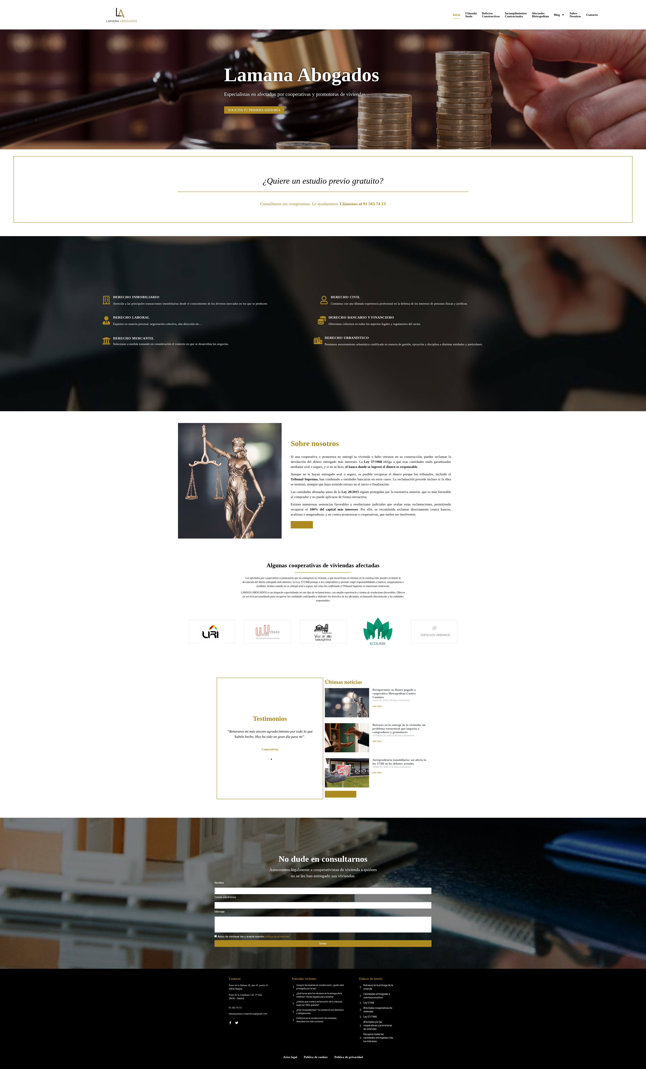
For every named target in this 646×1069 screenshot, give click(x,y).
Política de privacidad (348, 1057)
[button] (223, 740)
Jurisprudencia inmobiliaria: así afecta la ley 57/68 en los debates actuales (399, 761)
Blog (557, 14)
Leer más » (377, 706)
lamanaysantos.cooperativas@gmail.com (248, 1013)
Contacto (592, 14)
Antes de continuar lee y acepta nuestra (254, 936)
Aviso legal (290, 1057)
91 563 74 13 (235, 1007)
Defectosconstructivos (491, 15)
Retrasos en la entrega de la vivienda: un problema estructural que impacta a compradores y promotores (398, 728)
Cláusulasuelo (471, 15)
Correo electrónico (225, 897)
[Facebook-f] (230, 1022)
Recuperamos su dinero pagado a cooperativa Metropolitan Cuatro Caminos (394, 693)
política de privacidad (277, 936)
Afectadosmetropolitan (540, 15)
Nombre (219, 882)
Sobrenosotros (575, 15)
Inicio (456, 14)
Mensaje (219, 911)
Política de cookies (316, 1057)
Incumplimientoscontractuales (516, 15)
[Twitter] (236, 1022)
